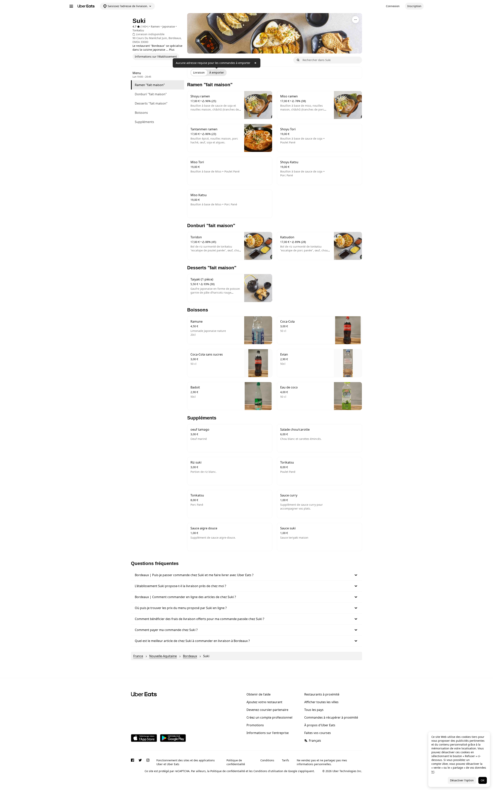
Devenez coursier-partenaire (267, 710)
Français (315, 740)
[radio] (199, 72)
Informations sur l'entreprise (267, 733)
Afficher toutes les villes (321, 702)
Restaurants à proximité (321, 694)
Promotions (255, 725)
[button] (246, 575)
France (138, 656)
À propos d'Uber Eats (319, 725)
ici (432, 771)
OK (483, 780)
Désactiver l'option (462, 780)
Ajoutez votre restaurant (264, 702)
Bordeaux (190, 656)
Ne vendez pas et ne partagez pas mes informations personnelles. (322, 762)
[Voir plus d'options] (355, 19)
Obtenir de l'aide (258, 694)
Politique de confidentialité (235, 762)
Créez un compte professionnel (269, 717)
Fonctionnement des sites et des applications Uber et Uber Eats (185, 762)
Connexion (393, 6)
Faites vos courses (317, 733)
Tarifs (285, 760)
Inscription (414, 6)
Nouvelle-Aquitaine (163, 656)
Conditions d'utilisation (268, 771)
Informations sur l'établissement (156, 56)
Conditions (267, 760)
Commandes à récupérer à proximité (331, 717)
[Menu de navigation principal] (71, 6)
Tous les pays (314, 710)
